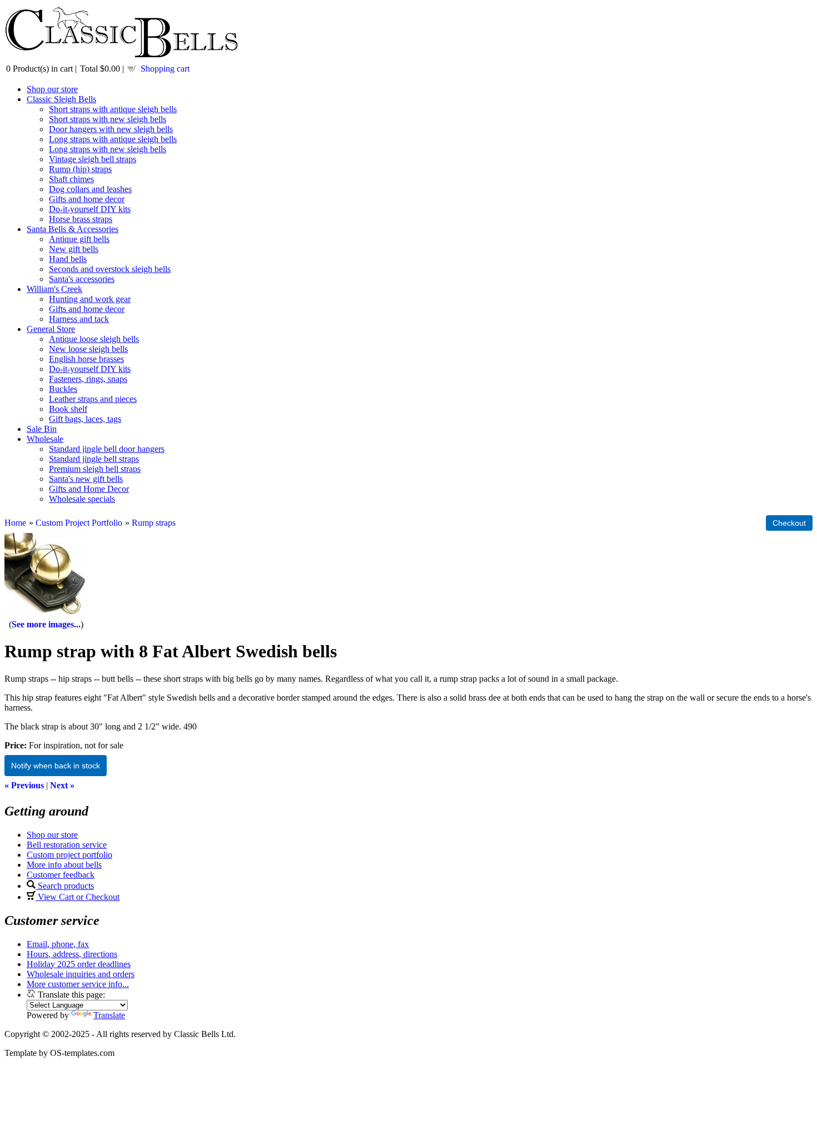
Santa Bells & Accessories (72, 229)
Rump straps (154, 522)
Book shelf (68, 409)
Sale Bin (42, 429)
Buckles (63, 389)
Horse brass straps (80, 219)
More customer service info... (78, 984)
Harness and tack (79, 319)
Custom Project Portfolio (79, 522)
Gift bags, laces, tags (85, 419)
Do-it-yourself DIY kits (90, 209)
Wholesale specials (82, 499)
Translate (109, 1015)
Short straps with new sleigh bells (107, 119)
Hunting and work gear (90, 299)
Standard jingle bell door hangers (107, 449)
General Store (51, 329)
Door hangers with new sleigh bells (111, 129)
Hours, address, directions (72, 954)
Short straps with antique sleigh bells (113, 109)
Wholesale (45, 439)
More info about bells (64, 864)
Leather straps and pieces (93, 399)
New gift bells (73, 249)
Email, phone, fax (58, 944)
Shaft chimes (71, 179)
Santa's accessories (81, 279)
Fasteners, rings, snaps (88, 379)
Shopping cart (165, 68)
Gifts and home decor (86, 199)
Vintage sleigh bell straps (92, 159)
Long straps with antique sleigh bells (113, 139)
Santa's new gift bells (86, 479)
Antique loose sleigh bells (94, 339)
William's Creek (54, 289)
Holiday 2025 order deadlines (79, 964)
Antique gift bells (79, 239)
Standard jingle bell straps (94, 459)
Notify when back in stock (55, 765)
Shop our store (52, 89)
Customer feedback (60, 874)
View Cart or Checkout (77, 897)
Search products (65, 885)
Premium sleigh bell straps (95, 469)
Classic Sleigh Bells (61, 99)
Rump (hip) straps (80, 169)
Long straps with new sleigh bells (107, 149)
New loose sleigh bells (88, 349)
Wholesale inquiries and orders (80, 974)
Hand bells (68, 259)
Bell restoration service (67, 844)
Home (15, 522)
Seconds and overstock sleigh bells (110, 269)
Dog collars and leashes (90, 189)
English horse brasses (86, 359)
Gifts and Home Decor (89, 489)
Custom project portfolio (69, 854)
